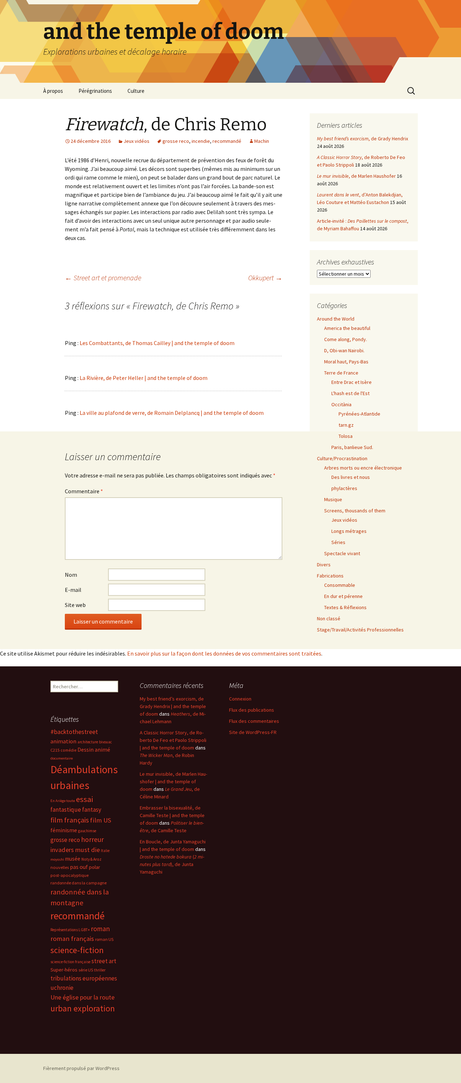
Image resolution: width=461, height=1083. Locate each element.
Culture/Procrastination (342, 458)
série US (86, 970)
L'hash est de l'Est (350, 393)
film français (69, 820)
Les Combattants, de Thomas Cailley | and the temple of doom (157, 342)
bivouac (105, 741)
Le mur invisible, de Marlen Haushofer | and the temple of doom (173, 781)
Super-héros (63, 969)
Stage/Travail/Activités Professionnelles (360, 629)
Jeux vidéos (136, 141)
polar (94, 867)
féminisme (63, 830)
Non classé (328, 618)
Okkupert (265, 277)
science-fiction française (70, 961)
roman (100, 928)
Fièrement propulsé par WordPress (81, 1068)
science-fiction (77, 950)
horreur (92, 839)
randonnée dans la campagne (78, 882)
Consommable (339, 585)
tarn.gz (346, 425)
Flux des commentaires (254, 721)
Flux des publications (251, 710)
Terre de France (341, 373)
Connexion (240, 698)
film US (100, 820)
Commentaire (84, 491)
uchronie (61, 988)
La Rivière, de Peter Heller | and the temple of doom (143, 377)
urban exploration (82, 1008)
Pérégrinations (95, 90)
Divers (324, 564)
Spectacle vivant (342, 553)
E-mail (73, 589)
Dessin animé (93, 749)
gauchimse (87, 830)
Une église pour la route (82, 997)
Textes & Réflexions (345, 607)
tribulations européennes (83, 978)
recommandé (226, 141)
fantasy (91, 810)
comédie (68, 750)
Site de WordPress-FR (253, 732)
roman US (104, 939)
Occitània (341, 404)
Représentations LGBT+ (70, 929)
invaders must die (75, 850)
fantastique (65, 810)
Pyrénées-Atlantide (359, 414)
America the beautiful (347, 328)
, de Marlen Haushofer (356, 176)
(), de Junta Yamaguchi (172, 864)
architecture (87, 741)
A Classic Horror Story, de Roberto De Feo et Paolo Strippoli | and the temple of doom (173, 740)
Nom (71, 574)
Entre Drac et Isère (351, 382)
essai (84, 799)
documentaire (61, 758)
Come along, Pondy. (345, 339)
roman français (72, 938)
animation (63, 741)
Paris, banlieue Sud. (352, 447)
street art (103, 961)
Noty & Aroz (91, 859)
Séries (338, 542)
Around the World (335, 319)
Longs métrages (349, 531)
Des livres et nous (350, 477)
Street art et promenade (103, 277)
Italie (105, 850)
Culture (135, 90)
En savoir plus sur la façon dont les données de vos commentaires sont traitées (224, 653)
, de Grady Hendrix (362, 138)
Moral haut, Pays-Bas (346, 361)
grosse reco (175, 141)
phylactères (344, 488)
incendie (201, 141)
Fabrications (330, 575)
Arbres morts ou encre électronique (363, 468)
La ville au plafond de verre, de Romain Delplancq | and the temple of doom (172, 412)
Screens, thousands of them (354, 510)
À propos (53, 90)
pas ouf (79, 867)
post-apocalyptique (69, 875)
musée (72, 858)
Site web (75, 604)
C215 (54, 750)
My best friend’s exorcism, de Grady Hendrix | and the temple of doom (173, 706)
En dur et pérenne (343, 596)
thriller (100, 970)
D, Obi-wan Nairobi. (344, 350)
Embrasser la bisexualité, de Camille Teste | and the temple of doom (172, 815)
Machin (261, 141)
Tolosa (346, 436)
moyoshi (57, 859)
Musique (333, 499)
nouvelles (59, 867)
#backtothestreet (74, 732)
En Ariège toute (62, 800)
